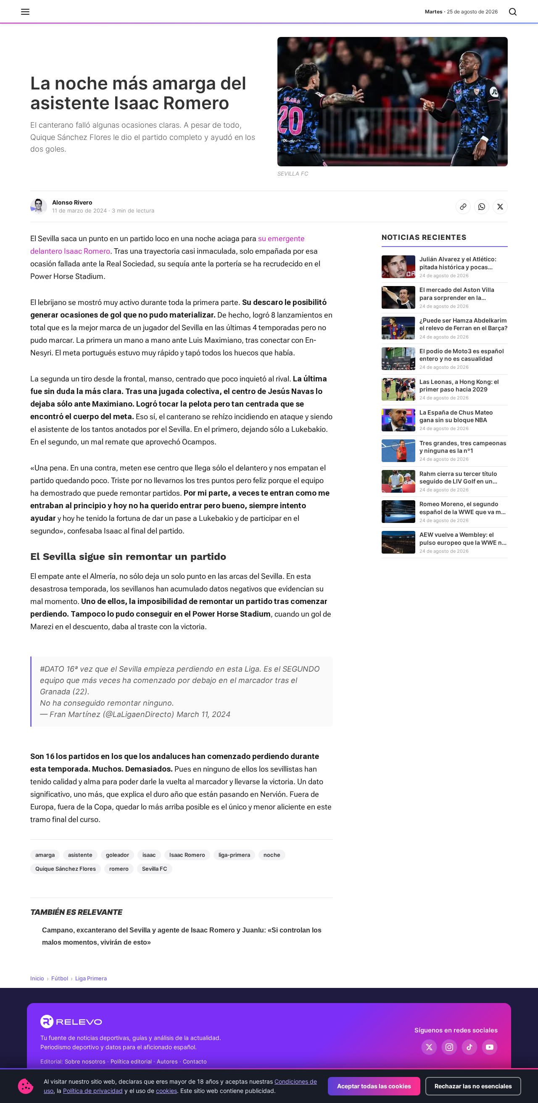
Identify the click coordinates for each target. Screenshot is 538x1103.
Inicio (37, 978)
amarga (45, 854)
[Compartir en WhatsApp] (481, 206)
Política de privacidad (93, 1090)
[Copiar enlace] (463, 206)
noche (272, 854)
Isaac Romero (187, 854)
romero (119, 868)
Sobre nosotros (85, 1061)
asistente (80, 854)
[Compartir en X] (500, 206)
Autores (167, 1061)
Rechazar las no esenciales (473, 1086)
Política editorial (131, 1061)
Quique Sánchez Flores (65, 868)
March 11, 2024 (204, 714)
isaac (149, 854)
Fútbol (59, 978)
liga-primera (234, 854)
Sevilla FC (154, 868)
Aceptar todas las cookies (374, 1086)
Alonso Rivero (72, 202)
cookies (166, 1090)
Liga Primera (91, 978)
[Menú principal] (25, 11)
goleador (117, 854)
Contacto (195, 1061)
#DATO (52, 668)
